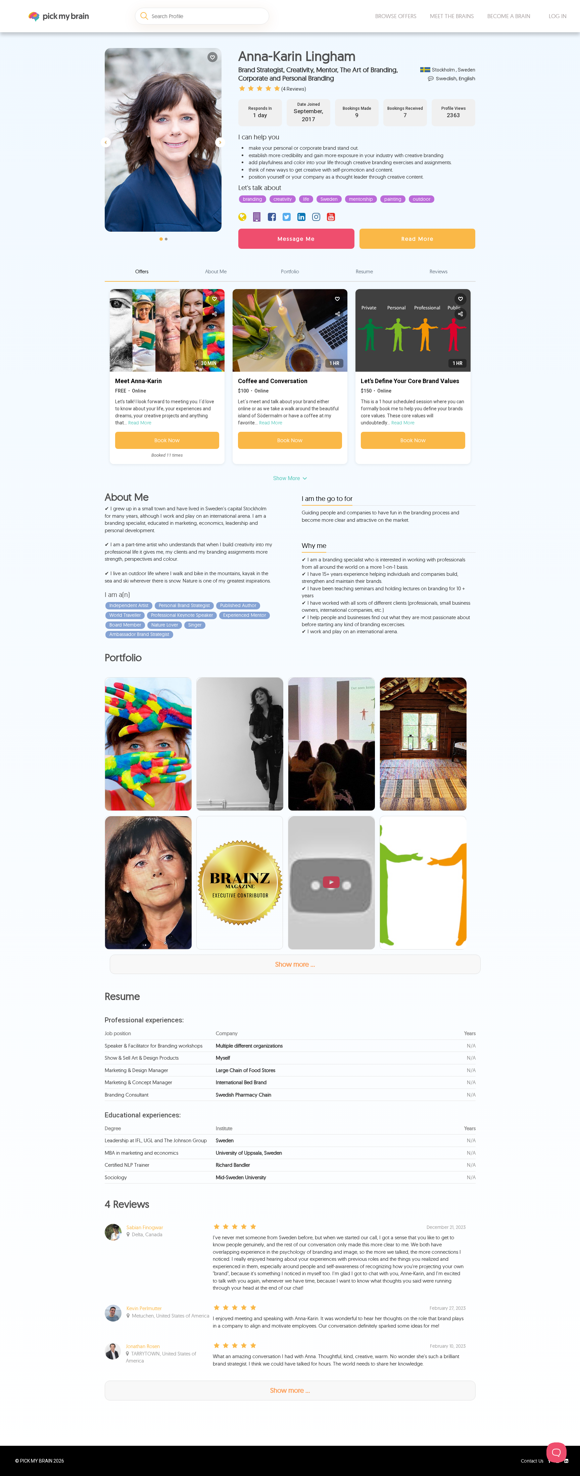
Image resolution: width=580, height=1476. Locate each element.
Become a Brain (508, 15)
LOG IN (558, 15)
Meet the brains (452, 15)
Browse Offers (396, 15)
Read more (417, 238)
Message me (296, 238)
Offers (141, 271)
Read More (139, 423)
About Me (216, 271)
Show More (286, 478)
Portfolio (290, 271)
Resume (364, 271)
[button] (107, 131)
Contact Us (533, 1461)
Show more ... (295, 964)
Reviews (438, 271)
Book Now (167, 440)
